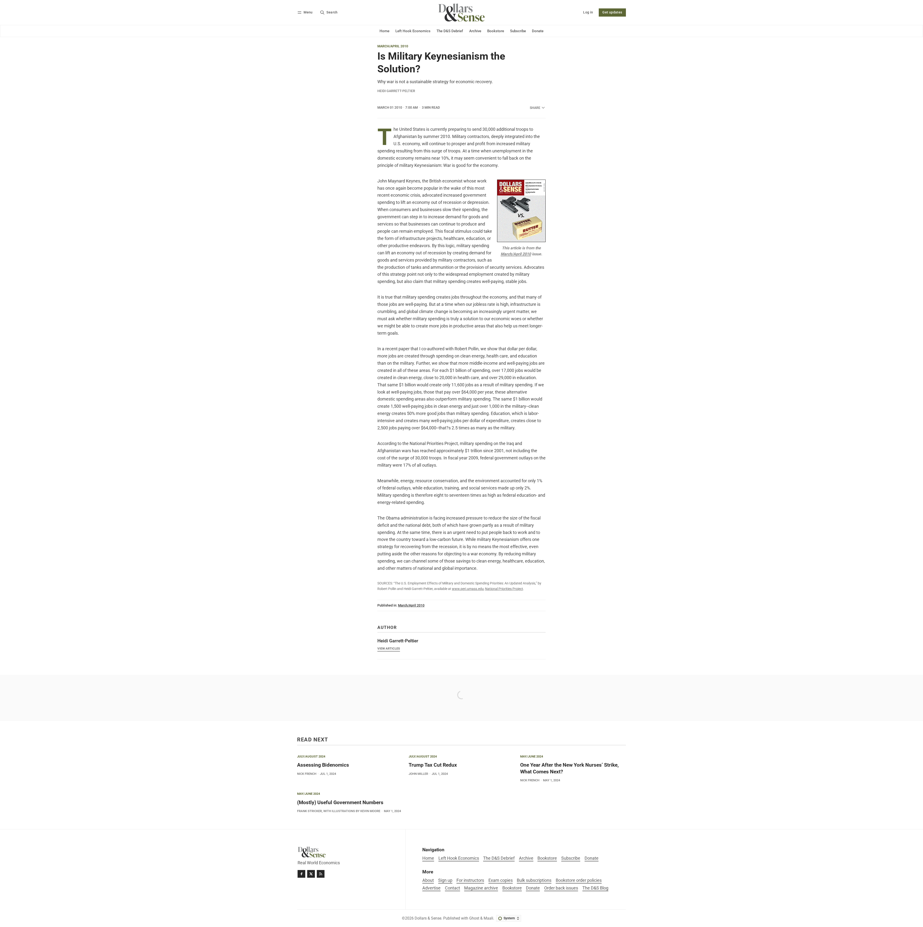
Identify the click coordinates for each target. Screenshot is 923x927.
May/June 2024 (531, 756)
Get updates (612, 12)
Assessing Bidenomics (323, 765)
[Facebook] (301, 874)
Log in (588, 12)
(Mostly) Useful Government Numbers (340, 802)
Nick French (306, 774)
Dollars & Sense (428, 918)
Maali (488, 918)
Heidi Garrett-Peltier (396, 91)
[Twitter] (311, 874)
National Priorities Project (504, 589)
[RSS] (320, 874)
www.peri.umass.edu (468, 589)
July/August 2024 (311, 756)
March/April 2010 (392, 46)
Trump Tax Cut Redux (433, 765)
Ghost (474, 918)
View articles (388, 648)
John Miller (418, 774)
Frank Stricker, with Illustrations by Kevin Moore (338, 811)
